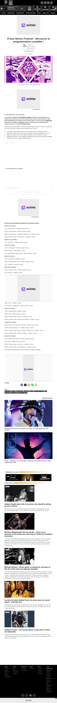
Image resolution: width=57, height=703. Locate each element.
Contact (7, 668)
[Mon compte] (51, 2)
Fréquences (20, 13)
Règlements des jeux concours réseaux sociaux (49, 673)
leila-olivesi (7, 392)
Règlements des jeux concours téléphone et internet (49, 688)
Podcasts (46, 13)
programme (26, 391)
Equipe (6, 670)
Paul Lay (21, 122)
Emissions (7, 671)
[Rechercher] (48, 2)
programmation (19, 391)
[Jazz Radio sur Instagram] (34, 695)
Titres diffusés (31, 13)
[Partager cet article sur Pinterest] (28, 385)
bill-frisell (13, 391)
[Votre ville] (42, 2)
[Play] (2, 8)
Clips (14, 668)
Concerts (15, 670)
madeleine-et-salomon (22, 392)
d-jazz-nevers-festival (38, 391)
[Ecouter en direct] (45, 2)
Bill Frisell (49, 120)
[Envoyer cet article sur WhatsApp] (32, 385)
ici (39, 349)
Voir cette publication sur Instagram (14, 168)
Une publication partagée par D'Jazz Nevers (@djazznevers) (28, 191)
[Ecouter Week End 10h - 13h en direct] (28, 477)
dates (45, 391)
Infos (39, 13)
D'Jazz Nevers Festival (25, 117)
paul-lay (31, 391)
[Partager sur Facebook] (21, 385)
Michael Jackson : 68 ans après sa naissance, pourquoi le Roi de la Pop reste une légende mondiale (27, 568)
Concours (32, 668)
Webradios (11, 13)
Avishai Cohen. (26, 123)
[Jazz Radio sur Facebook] (22, 695)
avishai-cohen (8, 391)
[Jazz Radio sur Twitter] (26, 695)
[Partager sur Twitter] (25, 385)
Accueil (3, 13)
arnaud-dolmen (13, 392)
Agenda (53, 13)
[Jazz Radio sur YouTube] (30, 695)
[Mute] (22, 8)
